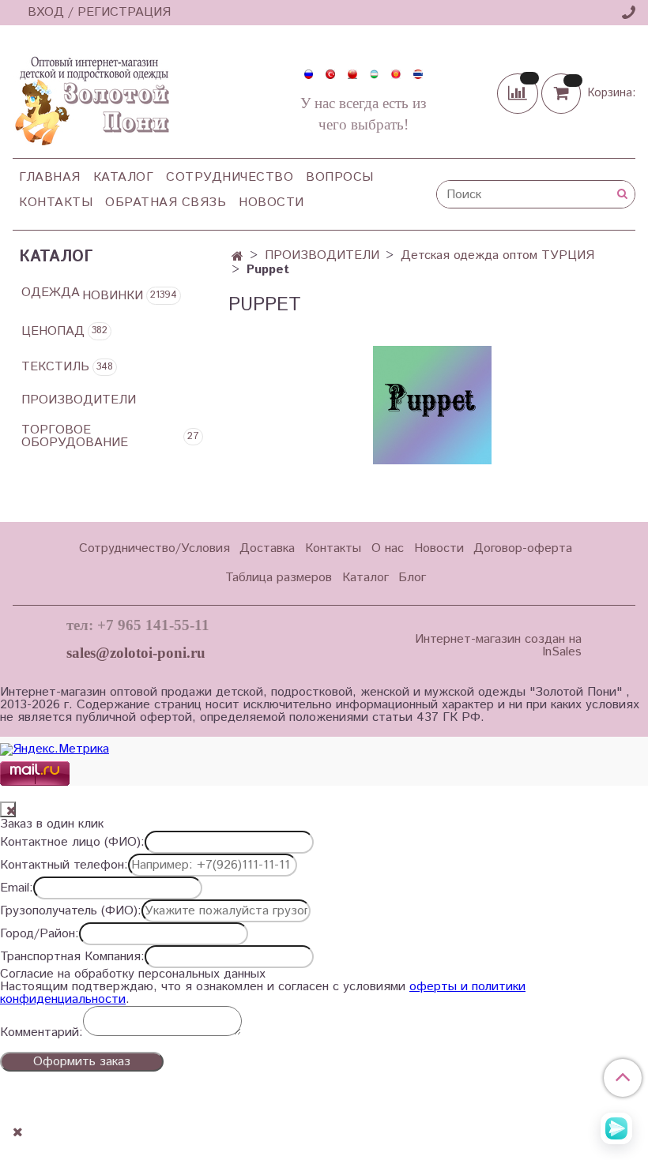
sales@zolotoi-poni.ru (135, 652)
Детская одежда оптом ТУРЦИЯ (497, 255)
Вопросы (340, 177)
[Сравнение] (519, 93)
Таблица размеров (278, 578)
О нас (387, 548)
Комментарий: (41, 1033)
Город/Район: (39, 934)
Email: (16, 888)
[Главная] (237, 257)
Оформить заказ (81, 1062)
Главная (50, 177)
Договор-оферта (522, 548)
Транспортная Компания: (72, 957)
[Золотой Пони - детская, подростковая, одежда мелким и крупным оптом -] (91, 96)
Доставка (267, 548)
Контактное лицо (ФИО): (72, 842)
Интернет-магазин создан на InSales (498, 646)
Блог (412, 578)
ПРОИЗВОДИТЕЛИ (322, 255)
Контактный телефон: (64, 865)
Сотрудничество (229, 177)
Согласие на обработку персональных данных (133, 974)
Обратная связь (165, 202)
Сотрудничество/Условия (154, 548)
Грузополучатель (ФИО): (70, 911)
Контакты (55, 202)
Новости (271, 202)
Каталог (123, 177)
